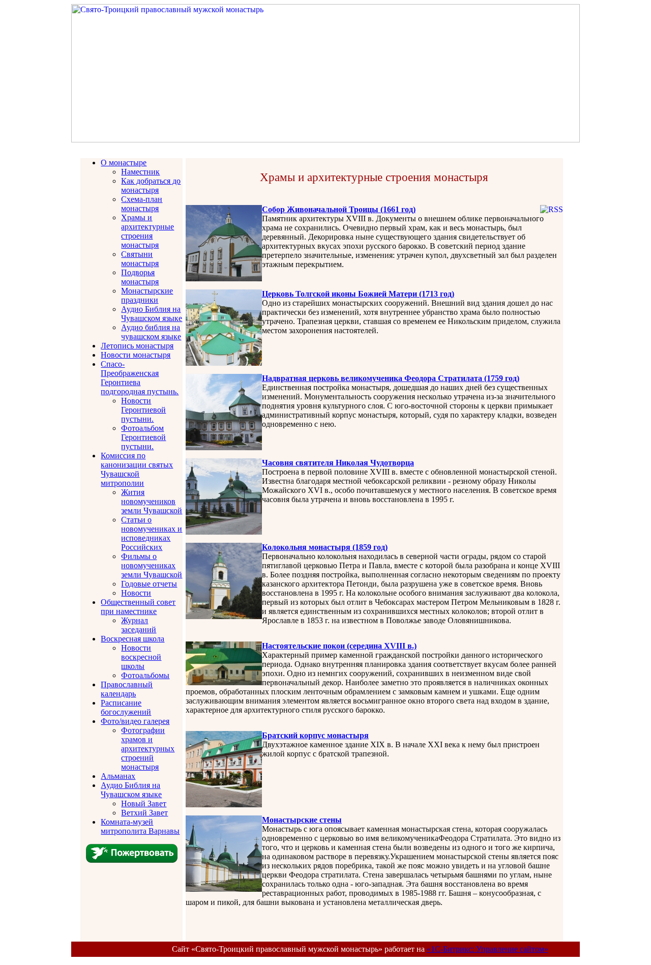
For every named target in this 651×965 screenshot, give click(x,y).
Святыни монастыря (140, 259)
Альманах (118, 776)
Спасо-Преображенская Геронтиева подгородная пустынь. (140, 378)
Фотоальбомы (145, 675)
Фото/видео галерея (135, 721)
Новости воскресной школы (141, 657)
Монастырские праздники (147, 295)
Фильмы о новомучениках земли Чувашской (151, 565)
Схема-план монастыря (141, 204)
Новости (136, 593)
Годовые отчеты (149, 583)
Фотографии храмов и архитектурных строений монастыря (147, 748)
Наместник (140, 171)
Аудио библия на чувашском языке (151, 332)
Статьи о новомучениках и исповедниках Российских (151, 533)
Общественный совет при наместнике (138, 607)
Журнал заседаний (138, 625)
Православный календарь (127, 689)
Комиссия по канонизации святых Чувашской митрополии (137, 469)
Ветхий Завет (144, 812)
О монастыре (123, 162)
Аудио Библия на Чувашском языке (151, 314)
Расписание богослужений (126, 707)
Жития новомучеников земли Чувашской (151, 501)
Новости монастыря (135, 354)
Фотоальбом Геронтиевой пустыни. (143, 437)
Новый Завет (143, 803)
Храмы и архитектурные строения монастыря (147, 231)
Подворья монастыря (140, 277)
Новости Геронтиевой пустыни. (143, 409)
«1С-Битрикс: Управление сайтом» (487, 949)
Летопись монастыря (137, 345)
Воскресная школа (132, 638)
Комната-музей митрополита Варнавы (140, 826)
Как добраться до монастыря (151, 185)
